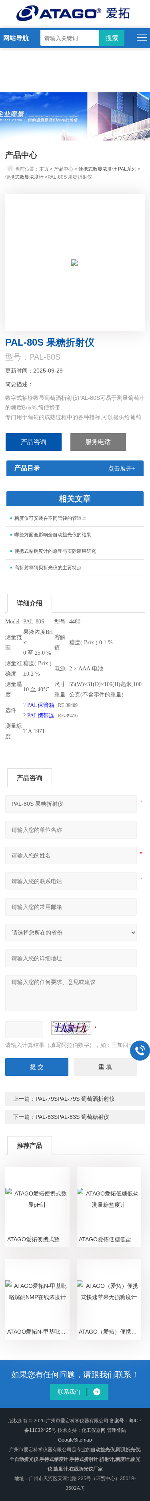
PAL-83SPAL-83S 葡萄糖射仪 (72, 1117)
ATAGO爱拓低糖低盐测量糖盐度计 (110, 1239)
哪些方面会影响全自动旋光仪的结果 (52, 535)
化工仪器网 (94, 1430)
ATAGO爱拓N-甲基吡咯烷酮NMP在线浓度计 (38, 1331)
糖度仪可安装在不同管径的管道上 (50, 518)
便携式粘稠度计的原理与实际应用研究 (55, 551)
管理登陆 (116, 1430)
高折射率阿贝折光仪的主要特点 (48, 567)
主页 (44, 169)
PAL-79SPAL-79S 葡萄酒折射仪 (75, 1099)
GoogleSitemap (75, 1440)
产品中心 (63, 169)
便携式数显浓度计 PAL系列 (107, 169)
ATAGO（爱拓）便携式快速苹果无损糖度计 (110, 1331)
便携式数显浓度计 (24, 177)
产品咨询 (33, 441)
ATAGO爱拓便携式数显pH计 (38, 1239)
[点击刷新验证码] (71, 1028)
